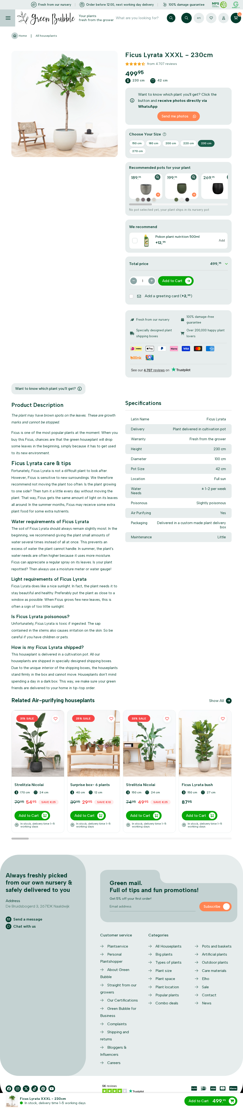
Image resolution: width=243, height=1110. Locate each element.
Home (22, 35)
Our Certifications (122, 1000)
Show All (216, 700)
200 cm (170, 143)
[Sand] (154, 199)
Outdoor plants (215, 962)
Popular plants (167, 995)
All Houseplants (168, 946)
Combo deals (166, 1003)
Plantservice (117, 946)
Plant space (165, 978)
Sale (205, 987)
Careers (114, 1063)
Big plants (164, 954)
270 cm (137, 151)
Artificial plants (214, 954)
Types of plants (168, 962)
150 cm (137, 143)
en (199, 18)
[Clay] (137, 199)
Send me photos (175, 116)
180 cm (153, 143)
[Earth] (148, 199)
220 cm (188, 143)
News (206, 1003)
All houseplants (46, 35)
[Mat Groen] (176, 199)
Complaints (117, 1024)
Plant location (167, 987)
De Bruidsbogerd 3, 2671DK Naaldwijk (38, 906)
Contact (209, 995)
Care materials (214, 970)
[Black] (187, 199)
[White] (181, 199)
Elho (205, 978)
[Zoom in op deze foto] (64, 104)
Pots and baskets (217, 946)
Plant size (163, 970)
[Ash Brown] (143, 199)
